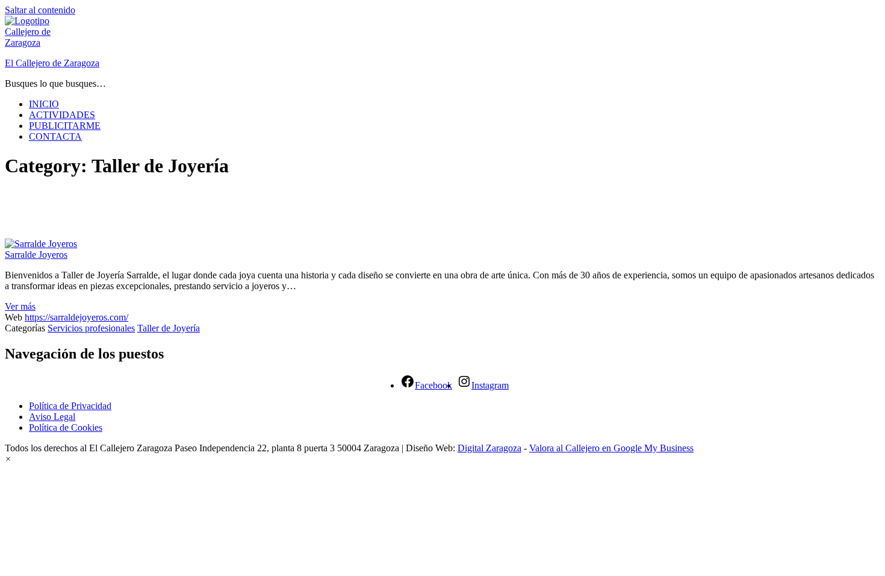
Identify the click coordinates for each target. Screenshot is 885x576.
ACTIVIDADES (62, 115)
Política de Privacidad (70, 406)
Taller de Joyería (168, 328)
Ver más (20, 306)
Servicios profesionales (91, 328)
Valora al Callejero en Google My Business (611, 448)
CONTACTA (55, 136)
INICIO (44, 104)
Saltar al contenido (40, 10)
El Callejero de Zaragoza (52, 63)
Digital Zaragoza (489, 448)
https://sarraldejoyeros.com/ (76, 317)
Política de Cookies (65, 427)
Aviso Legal (52, 417)
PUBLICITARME (65, 126)
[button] (8, 459)
